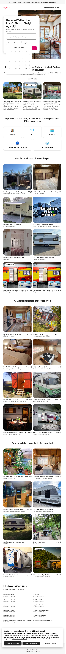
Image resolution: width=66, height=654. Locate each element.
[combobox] (21, 37)
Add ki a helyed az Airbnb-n (51, 7)
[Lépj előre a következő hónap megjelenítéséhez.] (29, 47)
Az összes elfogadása (13, 643)
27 (19, 68)
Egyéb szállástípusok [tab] (9, 589)
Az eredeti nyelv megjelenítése (47, 2)
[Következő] (35, 79)
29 (26, 68)
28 (22, 68)
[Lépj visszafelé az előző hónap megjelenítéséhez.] (9, 47)
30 (29, 68)
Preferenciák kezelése (49, 643)
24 (9, 68)
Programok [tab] (21, 589)
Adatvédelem (29, 651)
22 (26, 65)
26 (15, 68)
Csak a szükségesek (31, 643)
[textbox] (14, 43)
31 (9, 72)
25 (12, 68)
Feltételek (37, 651)
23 (29, 65)
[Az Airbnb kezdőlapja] (7, 7)
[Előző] (29, 79)
